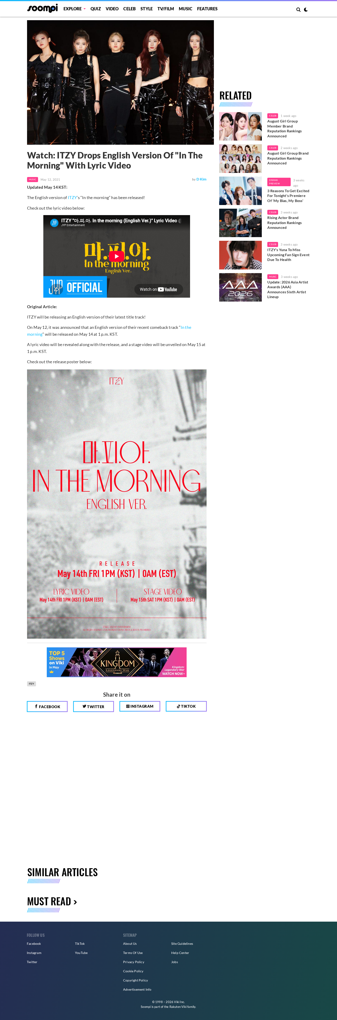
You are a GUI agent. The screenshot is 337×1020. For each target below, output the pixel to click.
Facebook (49, 706)
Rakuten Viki (178, 1007)
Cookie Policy (133, 971)
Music (185, 8)
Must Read (49, 901)
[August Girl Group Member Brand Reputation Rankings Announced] (240, 126)
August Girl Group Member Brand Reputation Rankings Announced (284, 128)
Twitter (95, 706)
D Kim (201, 179)
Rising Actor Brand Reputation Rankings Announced (284, 222)
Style (147, 8)
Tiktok (188, 706)
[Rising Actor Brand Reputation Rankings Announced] (240, 223)
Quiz (96, 8)
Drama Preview (274, 182)
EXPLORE (73, 8)
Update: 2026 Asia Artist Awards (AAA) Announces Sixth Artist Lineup (287, 289)
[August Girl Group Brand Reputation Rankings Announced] (240, 158)
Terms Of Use (133, 953)
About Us (130, 943)
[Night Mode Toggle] (306, 10)
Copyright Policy (135, 980)
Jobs (174, 962)
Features (207, 8)
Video (112, 8)
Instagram (142, 706)
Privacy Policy (133, 962)
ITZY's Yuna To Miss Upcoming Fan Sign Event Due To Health (288, 254)
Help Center (180, 953)
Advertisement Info (137, 989)
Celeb (129, 8)
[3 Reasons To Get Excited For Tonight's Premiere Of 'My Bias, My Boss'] (240, 191)
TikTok (80, 943)
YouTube (81, 953)
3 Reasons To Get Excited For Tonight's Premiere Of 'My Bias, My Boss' (288, 195)
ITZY (72, 197)
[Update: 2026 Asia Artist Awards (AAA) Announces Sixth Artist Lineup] (240, 287)
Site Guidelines (182, 943)
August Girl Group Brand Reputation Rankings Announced (288, 158)
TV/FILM (165, 8)
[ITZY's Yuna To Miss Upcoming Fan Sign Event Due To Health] (240, 255)
